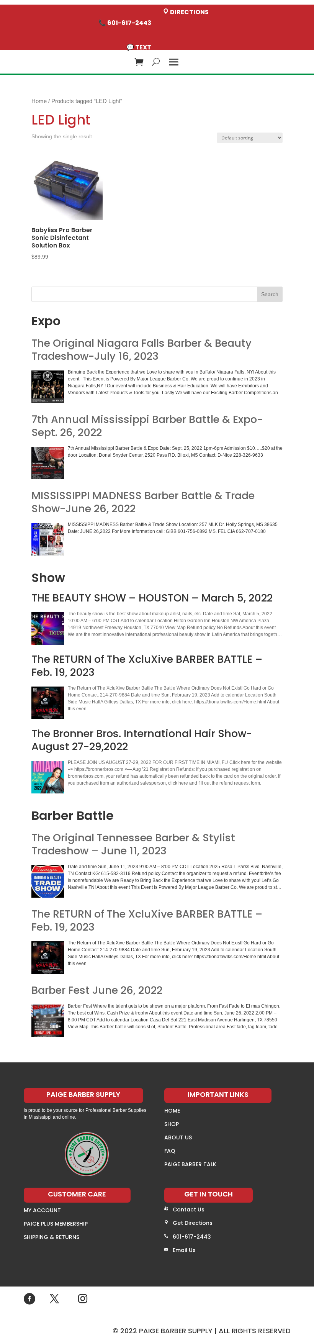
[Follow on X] (54, 1299)
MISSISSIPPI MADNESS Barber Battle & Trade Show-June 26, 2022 (143, 502)
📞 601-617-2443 (124, 22)
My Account (42, 1210)
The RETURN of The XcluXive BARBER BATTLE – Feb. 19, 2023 (146, 921)
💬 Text (138, 47)
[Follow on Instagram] (83, 1299)
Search (269, 294)
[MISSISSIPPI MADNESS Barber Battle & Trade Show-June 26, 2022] (47, 539)
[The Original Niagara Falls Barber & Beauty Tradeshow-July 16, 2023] (47, 386)
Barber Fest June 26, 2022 (96, 990)
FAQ (169, 1151)
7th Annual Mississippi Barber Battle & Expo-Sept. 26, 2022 (147, 426)
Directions (189, 12)
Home (39, 101)
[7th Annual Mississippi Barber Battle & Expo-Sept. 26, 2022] (47, 463)
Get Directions (193, 1223)
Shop (171, 1124)
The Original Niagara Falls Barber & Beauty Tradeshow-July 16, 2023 (141, 350)
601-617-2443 (192, 1237)
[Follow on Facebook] (29, 1299)
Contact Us (188, 1209)
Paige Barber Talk (190, 1164)
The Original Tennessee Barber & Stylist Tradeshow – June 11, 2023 (133, 844)
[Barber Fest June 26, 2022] (47, 1021)
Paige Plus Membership (56, 1224)
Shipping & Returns (51, 1237)
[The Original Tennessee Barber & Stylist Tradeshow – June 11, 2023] (47, 881)
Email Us (184, 1250)
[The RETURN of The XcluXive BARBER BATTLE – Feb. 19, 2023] (47, 957)
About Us (178, 1137)
